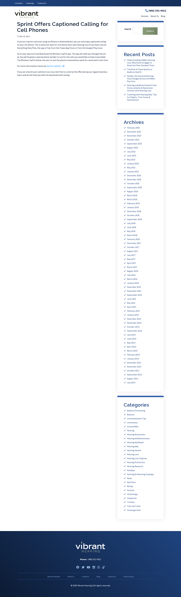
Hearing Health (134, 450)
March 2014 (132, 350)
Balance (130, 414)
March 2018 (132, 235)
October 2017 (133, 247)
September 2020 (134, 187)
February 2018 (133, 239)
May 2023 (131, 159)
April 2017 (131, 263)
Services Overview (53, 576)
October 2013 (133, 370)
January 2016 (133, 283)
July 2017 (131, 255)
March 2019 (132, 199)
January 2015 (133, 314)
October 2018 (133, 215)
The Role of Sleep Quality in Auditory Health (139, 70)
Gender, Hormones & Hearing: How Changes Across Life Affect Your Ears (141, 79)
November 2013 (134, 366)
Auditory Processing (136, 410)
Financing (30, 3)
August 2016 (132, 271)
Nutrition (131, 482)
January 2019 (133, 207)
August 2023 (132, 147)
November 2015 (134, 291)
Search (127, 29)
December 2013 (134, 362)
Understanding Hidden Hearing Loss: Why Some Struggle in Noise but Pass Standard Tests (141, 63)
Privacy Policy (128, 576)
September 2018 (134, 219)
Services (130, 490)
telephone (132, 498)
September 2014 (134, 330)
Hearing (130, 430)
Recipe (130, 486)
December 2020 (134, 175)
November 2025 (134, 135)
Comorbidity (132, 426)
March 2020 (132, 195)
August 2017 (132, 251)
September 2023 (134, 143)
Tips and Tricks (134, 506)
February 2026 (133, 127)
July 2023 (131, 151)
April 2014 (131, 346)
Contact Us (41, 3)
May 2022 (131, 167)
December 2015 (134, 287)
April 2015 (131, 307)
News (129, 478)
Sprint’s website (55, 66)
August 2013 (132, 378)
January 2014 (133, 358)
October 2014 (133, 326)
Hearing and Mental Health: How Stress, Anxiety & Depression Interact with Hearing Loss (142, 88)
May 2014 (131, 342)
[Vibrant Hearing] (40, 13)
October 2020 (133, 183)
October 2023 (133, 139)
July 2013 (131, 382)
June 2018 (131, 227)
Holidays (131, 470)
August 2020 (132, 191)
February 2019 (133, 203)
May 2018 (131, 231)
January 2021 (133, 171)
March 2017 (132, 267)
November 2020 (134, 179)
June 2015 (131, 299)
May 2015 (131, 303)
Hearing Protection (136, 462)
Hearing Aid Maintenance (138, 438)
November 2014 (134, 322)
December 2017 (134, 243)
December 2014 (134, 318)
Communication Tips (136, 418)
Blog (98, 576)
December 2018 (134, 211)
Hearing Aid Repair (135, 442)
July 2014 (131, 334)
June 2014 (131, 338)
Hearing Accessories (136, 434)
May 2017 (131, 259)
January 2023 (133, 163)
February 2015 (133, 311)
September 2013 (134, 374)
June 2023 (131, 155)
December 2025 (134, 131)
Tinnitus (131, 502)
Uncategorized (133, 510)
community (132, 422)
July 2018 (131, 223)
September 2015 (134, 295)
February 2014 (133, 354)
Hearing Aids (132, 446)
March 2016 (132, 279)
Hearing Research (135, 466)
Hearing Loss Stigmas (137, 458)
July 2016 (131, 275)
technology (132, 494)
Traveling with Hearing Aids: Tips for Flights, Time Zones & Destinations (142, 97)
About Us (71, 576)
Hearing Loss (133, 454)
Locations (19, 3)
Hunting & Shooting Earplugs (140, 474)
